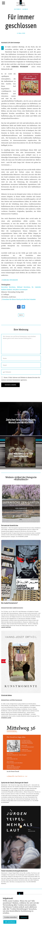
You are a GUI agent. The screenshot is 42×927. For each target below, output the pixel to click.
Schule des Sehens (6, 695)
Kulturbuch (17, 9)
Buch (21, 315)
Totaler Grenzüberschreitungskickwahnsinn (14, 871)
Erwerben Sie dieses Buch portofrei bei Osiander (19, 299)
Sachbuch (25, 9)
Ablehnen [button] (23, 917)
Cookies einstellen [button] (10, 917)
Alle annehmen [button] (10, 922)
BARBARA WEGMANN (10, 280)
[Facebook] (19, 307)
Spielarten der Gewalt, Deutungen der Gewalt (14, 783)
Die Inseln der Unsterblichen (9, 525)
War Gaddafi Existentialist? (9, 603)
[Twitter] (23, 307)
